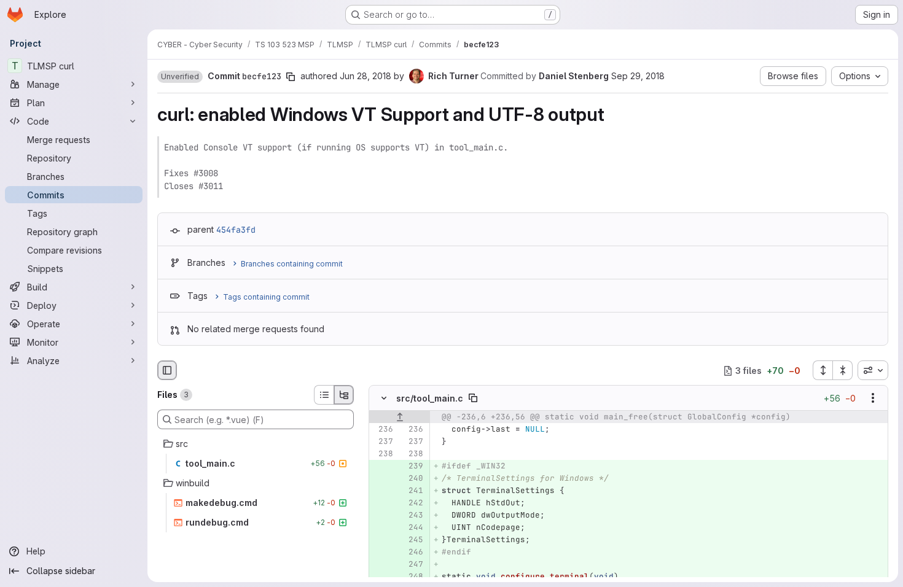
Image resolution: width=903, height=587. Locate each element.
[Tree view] (344, 395)
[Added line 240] (412, 479)
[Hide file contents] (384, 398)
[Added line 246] (412, 552)
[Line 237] (382, 442)
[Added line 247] (412, 565)
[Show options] (873, 398)
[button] (180, 77)
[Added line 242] (412, 503)
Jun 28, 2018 (365, 76)
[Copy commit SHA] (290, 76)
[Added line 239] (412, 467)
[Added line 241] (412, 491)
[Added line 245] (412, 540)
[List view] (324, 395)
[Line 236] (382, 430)
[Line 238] (382, 454)
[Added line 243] (412, 516)
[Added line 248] (412, 577)
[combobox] (873, 370)
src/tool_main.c (429, 398)
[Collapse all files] (843, 370)
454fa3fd (236, 229)
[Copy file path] (473, 398)
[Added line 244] (412, 528)
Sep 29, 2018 (638, 76)
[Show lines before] (399, 417)
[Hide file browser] (167, 370)
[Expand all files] (822, 370)
